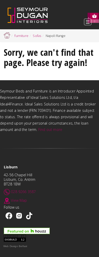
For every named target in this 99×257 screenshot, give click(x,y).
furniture (21, 36)
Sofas (37, 36)
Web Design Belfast (15, 246)
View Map (19, 200)
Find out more (50, 129)
